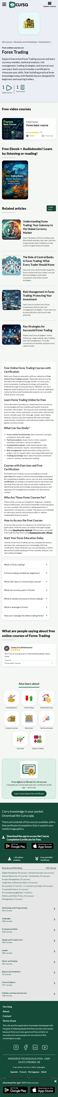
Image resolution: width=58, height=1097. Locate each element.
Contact (7, 1016)
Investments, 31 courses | (39, 876)
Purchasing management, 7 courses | (17, 892)
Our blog (7, 1006)
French (23, 1072)
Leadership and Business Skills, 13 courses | (20, 882)
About (6, 1011)
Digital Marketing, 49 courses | (15, 873)
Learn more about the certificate (29, 793)
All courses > (8, 42)
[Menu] (4, 4)
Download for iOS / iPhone (41, 533)
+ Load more (50, 208)
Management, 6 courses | (12, 899)
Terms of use (9, 1020)
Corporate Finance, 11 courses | (15, 889)
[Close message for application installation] (56, 1080)
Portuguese (33, 1072)
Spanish (14, 1072)
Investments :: (45, 42)
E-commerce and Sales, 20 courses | (38, 886)
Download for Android (22, 530)
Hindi (43, 1072)
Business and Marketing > (26, 42)
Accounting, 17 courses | (12, 886)
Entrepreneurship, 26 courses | (41, 873)
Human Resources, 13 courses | (15, 876)
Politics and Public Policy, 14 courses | (18, 896)
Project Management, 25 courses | (16, 879)
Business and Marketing (29, 868)
